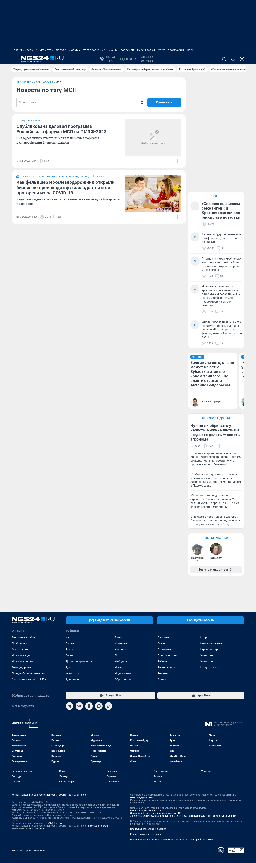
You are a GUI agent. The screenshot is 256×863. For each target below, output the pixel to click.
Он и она (163, 637)
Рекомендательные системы (145, 834)
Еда (68, 667)
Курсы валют (146, 50)
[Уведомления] (232, 59)
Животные (73, 673)
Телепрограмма (94, 50)
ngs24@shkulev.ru (54, 823)
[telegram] (69, 706)
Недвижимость (22, 50)
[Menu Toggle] (14, 59)
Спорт (204, 637)
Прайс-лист (19, 643)
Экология (206, 655)
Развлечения (166, 667)
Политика (164, 649)
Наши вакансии (22, 661)
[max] (99, 706)
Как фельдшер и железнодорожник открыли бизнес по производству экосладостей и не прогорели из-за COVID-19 (65, 187)
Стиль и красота (211, 643)
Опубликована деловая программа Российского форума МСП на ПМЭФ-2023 (61, 129)
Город (69, 655)
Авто (69, 637)
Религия (163, 673)
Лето (118, 655)
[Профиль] (241, 59)
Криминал (121, 643)
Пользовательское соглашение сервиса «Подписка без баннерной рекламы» (171, 839)
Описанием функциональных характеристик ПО (155, 813)
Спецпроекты (209, 667)
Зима (118, 637)
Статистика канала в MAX (29, 679)
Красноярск (24, 82)
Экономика (207, 661)
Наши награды (21, 655)
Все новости (44, 82)
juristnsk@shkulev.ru (97, 826)
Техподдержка (21, 667)
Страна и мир (209, 649)
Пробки (128, 59)
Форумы (74, 50)
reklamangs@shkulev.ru (142, 797)
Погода (61, 50)
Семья (162, 679)
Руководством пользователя (146, 810)
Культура (121, 649)
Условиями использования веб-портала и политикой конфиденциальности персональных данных (183, 816)
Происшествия (167, 655)
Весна (70, 649)
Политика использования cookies (148, 829)
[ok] (89, 706)
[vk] (79, 706)
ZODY (161, 50)
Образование (123, 679)
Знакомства (44, 50)
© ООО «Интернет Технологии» (29, 850)
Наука (119, 667)
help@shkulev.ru (36, 828)
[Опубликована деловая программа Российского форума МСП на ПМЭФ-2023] (153, 137)
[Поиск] (223, 59)
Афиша (113, 50)
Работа (162, 661)
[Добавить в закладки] (179, 161)
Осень (162, 643)
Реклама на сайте (23, 637)
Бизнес (70, 643)
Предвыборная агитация (28, 673)
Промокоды (176, 50)
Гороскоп (127, 50)
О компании (20, 649)
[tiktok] (108, 706)
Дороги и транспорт (79, 661)
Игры (190, 50)
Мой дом (121, 661)
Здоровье (72, 679)
